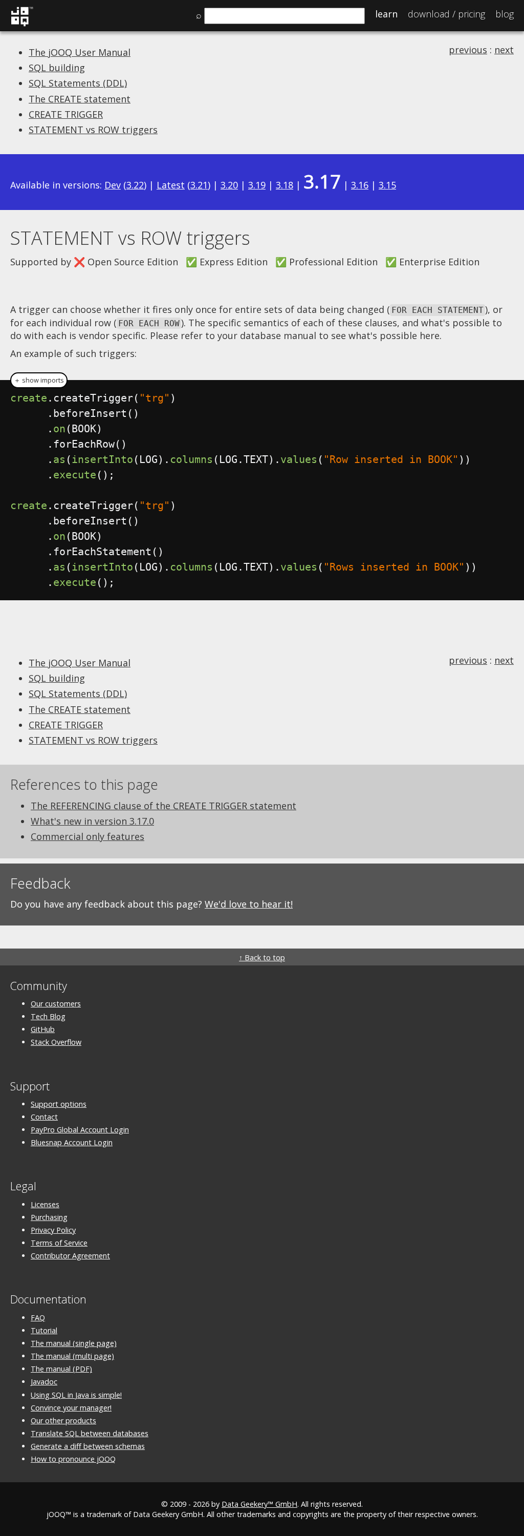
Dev (112, 185)
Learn (386, 14)
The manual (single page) (74, 1343)
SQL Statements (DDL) (78, 83)
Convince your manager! (71, 1408)
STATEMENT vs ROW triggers (93, 129)
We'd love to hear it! (249, 904)
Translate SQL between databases (89, 1433)
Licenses (45, 1204)
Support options (58, 1104)
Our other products (63, 1420)
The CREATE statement (79, 99)
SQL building (57, 67)
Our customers (56, 1003)
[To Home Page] (21, 24)
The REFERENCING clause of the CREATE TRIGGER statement (163, 805)
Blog (504, 14)
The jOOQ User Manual (79, 52)
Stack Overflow (56, 1042)
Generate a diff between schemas (88, 1446)
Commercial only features (87, 836)
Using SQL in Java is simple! (76, 1395)
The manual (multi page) (72, 1356)
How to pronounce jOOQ (73, 1459)
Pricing (446, 14)
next (504, 50)
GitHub (43, 1029)
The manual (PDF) (61, 1369)
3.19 (257, 185)
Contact (44, 1117)
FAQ (38, 1317)
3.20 (229, 185)
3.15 (387, 185)
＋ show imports (39, 380)
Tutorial (44, 1330)
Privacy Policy (53, 1230)
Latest (171, 185)
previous (468, 50)
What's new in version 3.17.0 (92, 821)
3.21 (199, 185)
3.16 (359, 185)
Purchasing (49, 1217)
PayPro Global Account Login (80, 1129)
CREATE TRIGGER (66, 114)
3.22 (135, 185)
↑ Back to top (262, 957)
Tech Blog (48, 1016)
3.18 (284, 185)
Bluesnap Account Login (72, 1142)
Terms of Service (59, 1243)
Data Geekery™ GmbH (259, 1504)
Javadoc (44, 1381)
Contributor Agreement (70, 1255)
